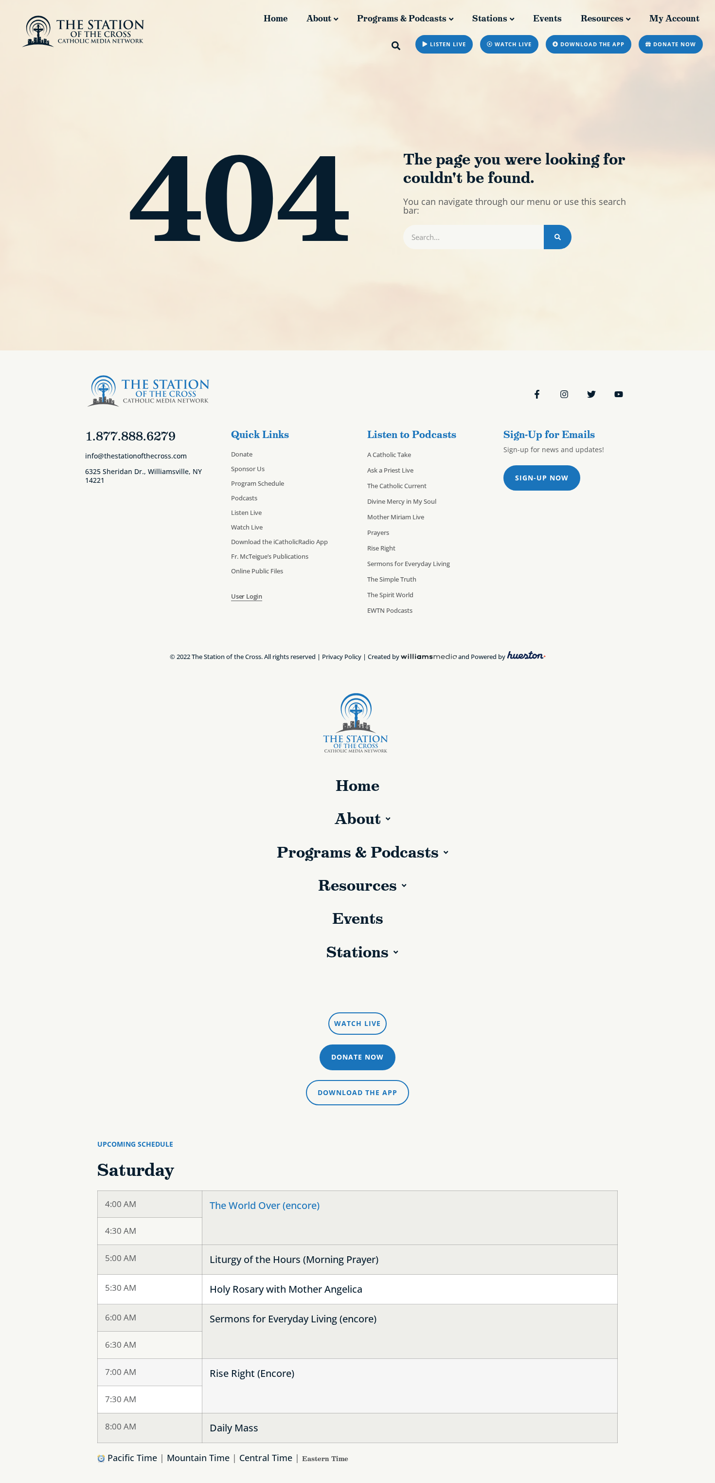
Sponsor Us (248, 468)
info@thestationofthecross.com (136, 455)
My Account (674, 18)
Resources (602, 18)
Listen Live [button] (362, 990)
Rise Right (381, 548)
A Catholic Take (389, 454)
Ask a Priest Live (390, 470)
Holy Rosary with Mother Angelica (286, 1289)
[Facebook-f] (537, 394)
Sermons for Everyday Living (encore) (293, 1318)
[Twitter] (591, 394)
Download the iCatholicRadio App (279, 541)
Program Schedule (257, 483)
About (318, 18)
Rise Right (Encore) (252, 1373)
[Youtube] (618, 394)
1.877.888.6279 (130, 436)
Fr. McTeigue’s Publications (269, 556)
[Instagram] (564, 394)
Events (547, 18)
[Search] (558, 237)
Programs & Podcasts (402, 18)
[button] (396, 45)
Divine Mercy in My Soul (401, 501)
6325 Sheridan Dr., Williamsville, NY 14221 (143, 475)
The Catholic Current (397, 485)
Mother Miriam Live (395, 517)
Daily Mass (234, 1427)
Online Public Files (257, 571)
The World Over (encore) (265, 1205)
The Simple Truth (391, 579)
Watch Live (247, 527)
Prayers (378, 532)
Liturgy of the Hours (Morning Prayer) (294, 1259)
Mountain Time (198, 1457)
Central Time (265, 1457)
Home (275, 18)
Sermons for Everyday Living (408, 563)
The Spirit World (390, 594)
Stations (489, 18)
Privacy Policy (341, 656)
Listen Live (246, 512)
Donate (241, 454)
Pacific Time (132, 1457)
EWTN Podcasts (389, 610)
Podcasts (244, 498)
